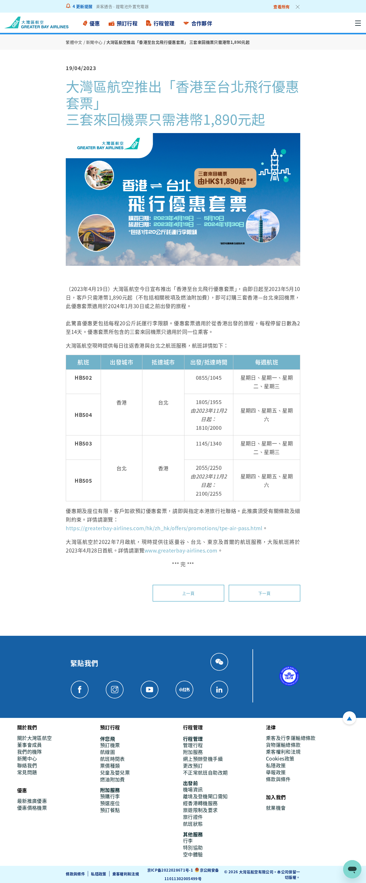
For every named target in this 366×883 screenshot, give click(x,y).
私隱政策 (98, 873)
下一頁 (264, 593)
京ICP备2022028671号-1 (170, 870)
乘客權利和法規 (125, 873)
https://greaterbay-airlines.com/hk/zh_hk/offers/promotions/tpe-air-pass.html (164, 528)
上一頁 (188, 593)
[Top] (349, 717)
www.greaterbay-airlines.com (181, 550)
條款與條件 (75, 873)
